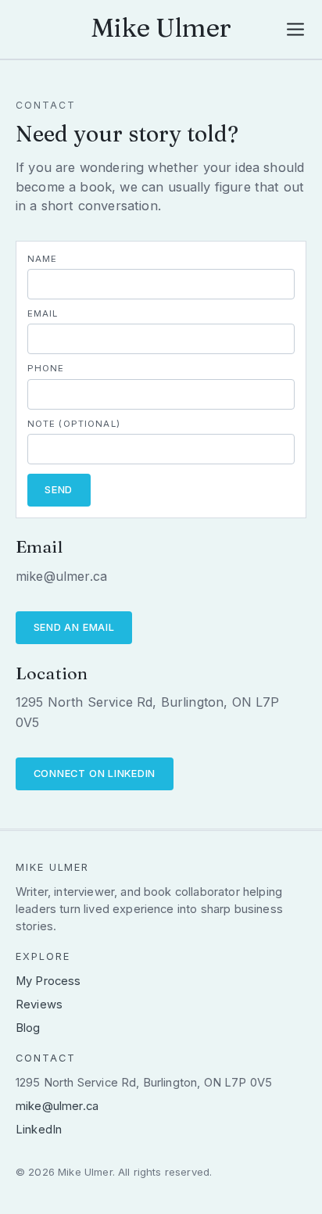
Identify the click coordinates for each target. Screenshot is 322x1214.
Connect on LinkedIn (95, 773)
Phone (46, 368)
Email (43, 313)
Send (59, 490)
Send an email (74, 627)
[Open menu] (295, 29)
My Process (48, 981)
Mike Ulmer (161, 27)
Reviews (39, 1004)
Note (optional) (73, 423)
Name (42, 258)
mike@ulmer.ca (57, 1106)
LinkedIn (39, 1130)
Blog (28, 1028)
